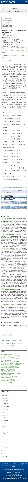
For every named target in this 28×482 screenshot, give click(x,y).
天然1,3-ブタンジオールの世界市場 (9, 376)
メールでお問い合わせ (7, 192)
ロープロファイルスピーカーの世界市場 (10, 367)
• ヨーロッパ (4, 447)
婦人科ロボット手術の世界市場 (10, 275)
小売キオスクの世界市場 (8, 248)
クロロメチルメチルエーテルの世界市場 (12, 218)
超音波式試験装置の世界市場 (9, 289)
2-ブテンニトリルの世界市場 (7, 357)
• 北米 (2, 450)
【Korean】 (24, 465)
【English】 (14, 466)
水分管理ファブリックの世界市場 (10, 304)
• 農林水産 (3, 423)
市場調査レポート (15, 8)
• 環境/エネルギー (5, 415)
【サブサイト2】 (13, 463)
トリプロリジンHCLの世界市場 (8, 382)
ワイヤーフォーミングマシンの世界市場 (10, 361)
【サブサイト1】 (5, 463)
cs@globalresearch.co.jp (16, 340)
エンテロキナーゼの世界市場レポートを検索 (13, 187)
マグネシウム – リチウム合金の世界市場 (10, 366)
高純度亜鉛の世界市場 (6, 377)
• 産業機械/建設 (4, 400)
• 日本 (2, 442)
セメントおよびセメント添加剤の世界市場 (10, 373)
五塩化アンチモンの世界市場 (7, 369)
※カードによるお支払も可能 (7, 346)
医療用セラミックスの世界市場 (8, 370)
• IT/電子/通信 (4, 395)
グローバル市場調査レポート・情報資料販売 (14, 469)
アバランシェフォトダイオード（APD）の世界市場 (12, 363)
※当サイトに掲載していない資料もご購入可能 (11, 343)
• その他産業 (4, 426)
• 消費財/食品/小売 (5, 398)
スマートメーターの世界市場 (7, 379)
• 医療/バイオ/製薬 (5, 406)
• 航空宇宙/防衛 (4, 409)
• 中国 (2, 445)
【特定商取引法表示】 (16, 465)
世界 (9, 8)
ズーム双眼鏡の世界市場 (6, 372)
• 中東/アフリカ (4, 456)
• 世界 (2, 436)
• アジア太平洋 (4, 439)
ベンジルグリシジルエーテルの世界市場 (10, 359)
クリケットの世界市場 (7, 261)
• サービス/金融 (4, 417)
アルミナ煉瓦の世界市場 (6, 354)
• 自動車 (3, 412)
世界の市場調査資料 (8, 2)
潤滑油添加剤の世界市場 (8, 234)
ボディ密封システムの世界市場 (8, 380)
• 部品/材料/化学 (4, 403)
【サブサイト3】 (21, 463)
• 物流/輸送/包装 (4, 420)
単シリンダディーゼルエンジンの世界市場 (10, 364)
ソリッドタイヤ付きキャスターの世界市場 (10, 356)
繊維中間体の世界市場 (6, 374)
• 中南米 (3, 453)
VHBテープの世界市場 (6, 360)
